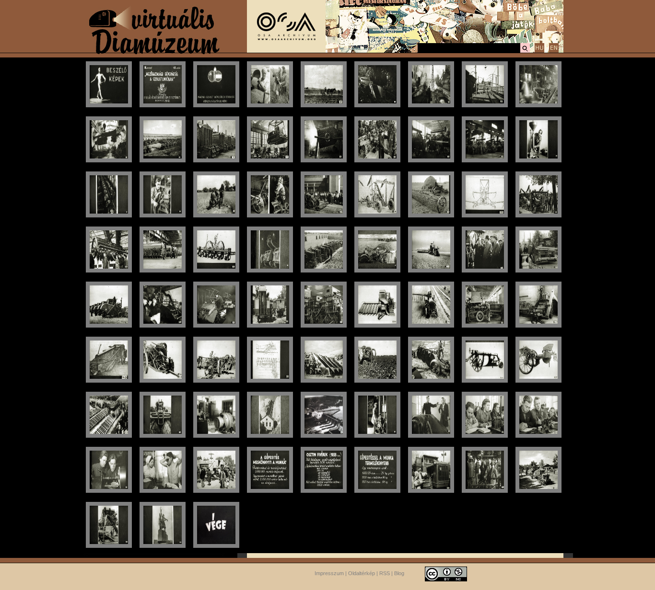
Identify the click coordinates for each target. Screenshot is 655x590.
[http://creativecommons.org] (446, 573)
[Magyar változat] (539, 51)
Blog (399, 573)
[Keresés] (525, 51)
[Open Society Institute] (286, 50)
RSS (384, 573)
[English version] (554, 51)
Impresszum (329, 573)
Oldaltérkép (361, 573)
